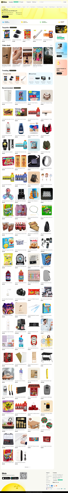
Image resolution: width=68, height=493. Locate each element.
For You (3, 7)
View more (26, 467)
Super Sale (13, 7)
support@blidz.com (60, 474)
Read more (5, 16)
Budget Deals (7, 74)
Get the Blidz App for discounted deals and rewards (34, 492)
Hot (27, 7)
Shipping (47, 477)
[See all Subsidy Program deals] (51, 73)
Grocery (8, 7)
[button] (7, 35)
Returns (47, 479)
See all (51, 45)
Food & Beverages (40, 7)
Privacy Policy (48, 480)
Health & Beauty (52, 7)
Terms (47, 474)
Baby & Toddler (59, 7)
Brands (24, 7)
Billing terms (48, 482)
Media (46, 7)
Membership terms (49, 476)
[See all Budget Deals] (25, 73)
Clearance (19, 7)
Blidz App (34, 2)
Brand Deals (33, 74)
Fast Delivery (32, 7)
